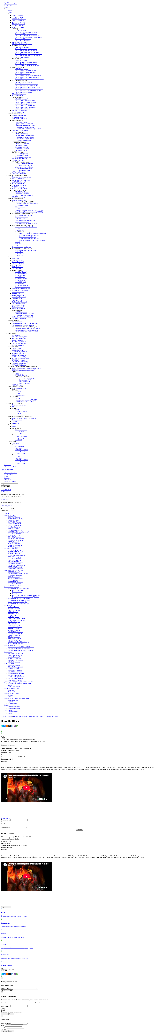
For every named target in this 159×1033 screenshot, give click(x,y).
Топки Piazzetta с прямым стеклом (26, 49)
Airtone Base (19, 252)
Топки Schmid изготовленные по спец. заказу (29, 79)
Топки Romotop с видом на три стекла (27, 65)
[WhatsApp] (17, 726)
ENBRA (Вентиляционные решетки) (23, 370)
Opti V (17, 245)
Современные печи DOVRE (24, 315)
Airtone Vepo (19, 255)
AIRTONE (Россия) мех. (19, 337)
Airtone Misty (19, 253)
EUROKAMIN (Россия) (19, 119)
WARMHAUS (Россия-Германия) (22, 44)
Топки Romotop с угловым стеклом (26, 64)
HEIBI (17, 410)
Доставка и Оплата (10, 466)
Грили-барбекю (16, 348)
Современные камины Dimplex (29, 238)
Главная (6, 2)
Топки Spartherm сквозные (23, 92)
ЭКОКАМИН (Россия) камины (21, 180)
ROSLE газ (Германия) (19, 355)
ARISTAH (18, 433)
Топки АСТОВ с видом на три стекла (27, 35)
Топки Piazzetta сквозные (23, 57)
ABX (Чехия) (16, 293)
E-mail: (3, 824)
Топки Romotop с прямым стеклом (26, 62)
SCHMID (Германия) (22, 69)
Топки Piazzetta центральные (24, 195)
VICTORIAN (19, 438)
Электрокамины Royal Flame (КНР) (26, 203)
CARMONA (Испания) (19, 173)
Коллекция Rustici (21, 145)
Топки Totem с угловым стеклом (25, 102)
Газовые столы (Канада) (19, 363)
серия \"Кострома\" (21, 278)
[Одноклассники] (7, 726)
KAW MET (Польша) (18, 22)
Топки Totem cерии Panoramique (25, 107)
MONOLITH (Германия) (19, 351)
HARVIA (18, 391)
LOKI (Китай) (16, 268)
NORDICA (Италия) (18, 305)
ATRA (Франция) (17, 95)
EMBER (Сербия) (17, 298)
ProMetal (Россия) (17, 260)
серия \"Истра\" (20, 277)
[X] (9, 726)
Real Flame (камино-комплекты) (25, 220)
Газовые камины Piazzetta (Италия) (23, 325)
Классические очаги (21, 205)
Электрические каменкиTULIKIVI (26, 400)
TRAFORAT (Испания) (19, 185)
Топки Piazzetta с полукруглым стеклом (27, 55)
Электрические (20, 395)
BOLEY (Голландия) (18, 197)
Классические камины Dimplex (29, 235)
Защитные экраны (21, 415)
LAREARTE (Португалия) (20, 130)
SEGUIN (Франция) (18, 25)
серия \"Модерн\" (20, 282)
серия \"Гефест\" (20, 283)
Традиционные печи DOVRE (24, 313)
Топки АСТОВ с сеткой (22, 40)
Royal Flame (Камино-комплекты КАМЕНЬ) (29, 210)
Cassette (17, 242)
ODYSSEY (18, 440)
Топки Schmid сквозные (22, 74)
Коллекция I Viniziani (22, 148)
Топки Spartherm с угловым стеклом (26, 85)
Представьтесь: (5, 820)
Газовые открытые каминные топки (26, 330)
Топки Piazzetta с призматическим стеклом (28, 54)
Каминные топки (17, 15)
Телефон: (3, 822)
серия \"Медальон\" (21, 273)
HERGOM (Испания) (18, 308)
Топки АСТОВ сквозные (23, 39)
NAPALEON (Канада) (19, 365)
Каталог (10, 10)
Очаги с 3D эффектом (22, 222)
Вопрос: (3, 1025)
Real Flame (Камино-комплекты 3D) (26, 223)
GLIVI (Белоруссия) (21, 153)
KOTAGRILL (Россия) (19, 356)
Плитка (14, 426)
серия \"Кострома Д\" (22, 285)
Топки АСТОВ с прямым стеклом (26, 32)
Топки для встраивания (22, 287)
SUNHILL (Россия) (21, 122)
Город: (3, 1008)
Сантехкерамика (20, 446)
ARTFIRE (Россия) (18, 178)
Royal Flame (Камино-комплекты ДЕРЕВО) (29, 212)
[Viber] (15, 726)
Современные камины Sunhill (24, 127)
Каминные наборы (21, 411)
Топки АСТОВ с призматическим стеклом (28, 37)
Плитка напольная (21, 436)
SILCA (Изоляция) (17, 385)
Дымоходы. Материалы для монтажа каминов (26, 368)
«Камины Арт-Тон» (10, 4)
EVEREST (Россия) (18, 263)
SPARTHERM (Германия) (23, 82)
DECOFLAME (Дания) (19, 343)
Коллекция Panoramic (22, 193)
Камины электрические (19, 200)
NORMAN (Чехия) (18, 353)
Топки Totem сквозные (22, 109)
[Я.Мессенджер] (2, 726)
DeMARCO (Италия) (18, 160)
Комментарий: (5, 828)
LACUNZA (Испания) (19, 303)
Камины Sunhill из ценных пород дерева (28, 129)
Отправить (4, 1014)
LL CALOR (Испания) (19, 182)
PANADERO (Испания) (19, 302)
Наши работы (8, 5)
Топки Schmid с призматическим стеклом (28, 75)
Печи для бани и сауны (19, 388)
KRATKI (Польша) (18, 20)
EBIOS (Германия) (17, 340)
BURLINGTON (20, 451)
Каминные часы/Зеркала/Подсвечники (24, 418)
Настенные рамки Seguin (23, 140)
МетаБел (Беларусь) (18, 27)
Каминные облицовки (19, 115)
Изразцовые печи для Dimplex (21, 247)
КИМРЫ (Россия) (21, 272)
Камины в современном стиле (21, 177)
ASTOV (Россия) (20, 30)
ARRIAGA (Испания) (18, 172)
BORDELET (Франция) (19, 188)
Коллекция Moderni (21, 147)
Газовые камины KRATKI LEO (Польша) (25, 323)
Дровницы (18, 413)
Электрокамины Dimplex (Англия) (26, 227)
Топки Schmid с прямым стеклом (25, 70)
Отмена (10, 990)
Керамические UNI (25, 380)
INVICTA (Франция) (18, 24)
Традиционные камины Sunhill (25, 125)
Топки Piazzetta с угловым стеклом (26, 50)
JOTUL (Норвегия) (18, 112)
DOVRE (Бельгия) (21, 312)
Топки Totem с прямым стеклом (25, 100)
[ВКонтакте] (4, 726)
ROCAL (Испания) (18, 183)
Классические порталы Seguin (24, 139)
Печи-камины (16, 258)
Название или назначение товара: (11, 1012)
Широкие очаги (20, 207)
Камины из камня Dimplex (27, 237)
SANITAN (18, 448)
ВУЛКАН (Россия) (21, 375)
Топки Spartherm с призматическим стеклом (29, 89)
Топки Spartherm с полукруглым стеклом (28, 90)
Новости (7, 7)
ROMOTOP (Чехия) (21, 60)
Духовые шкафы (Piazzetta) (20, 358)
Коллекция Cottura (21, 150)
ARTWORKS (19, 431)
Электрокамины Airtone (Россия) (25, 250)
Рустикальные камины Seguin (24, 135)
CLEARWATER (20, 453)
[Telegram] (12, 726)
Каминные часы (17, 420)
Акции (10, 12)
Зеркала (14, 421)
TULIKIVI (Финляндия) (19, 318)
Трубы (17, 373)
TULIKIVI (18, 398)
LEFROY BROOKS (21, 450)
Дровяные (18, 393)
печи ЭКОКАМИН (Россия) (21, 288)
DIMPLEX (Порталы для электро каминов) (32, 233)
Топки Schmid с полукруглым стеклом (27, 77)
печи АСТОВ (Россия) (19, 297)
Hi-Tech (17, 208)
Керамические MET (25, 381)
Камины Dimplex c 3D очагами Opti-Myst (32, 240)
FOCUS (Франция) (18, 187)
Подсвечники (16, 423)
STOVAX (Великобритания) (24, 163)
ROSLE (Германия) (18, 350)
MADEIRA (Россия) (18, 117)
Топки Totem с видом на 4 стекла (25, 105)
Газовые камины (17, 322)
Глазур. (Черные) (24, 383)
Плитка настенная (21, 430)
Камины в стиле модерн (23, 157)
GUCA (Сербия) (17, 265)
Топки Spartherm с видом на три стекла (27, 87)
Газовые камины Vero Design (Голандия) (28, 328)
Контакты (7, 465)
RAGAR (14, 406)
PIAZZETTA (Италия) (22, 47)
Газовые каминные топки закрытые (26, 332)
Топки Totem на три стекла (23, 104)
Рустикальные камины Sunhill (24, 124)
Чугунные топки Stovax (22, 170)
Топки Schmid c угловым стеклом (25, 72)
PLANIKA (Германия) (19, 342)
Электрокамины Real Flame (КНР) (26, 215)
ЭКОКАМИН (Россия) (19, 42)
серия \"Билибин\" (21, 280)
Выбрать (3, 990)
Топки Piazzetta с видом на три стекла (27, 52)
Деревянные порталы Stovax (24, 167)
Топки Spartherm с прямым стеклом (26, 84)
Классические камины (22, 155)
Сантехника (15, 443)
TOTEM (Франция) (21, 99)
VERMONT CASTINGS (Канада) (22, 317)
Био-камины (16, 335)
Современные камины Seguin (24, 137)
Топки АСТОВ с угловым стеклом (26, 34)
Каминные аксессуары (19, 405)
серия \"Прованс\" (21, 275)
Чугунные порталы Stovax (23, 165)
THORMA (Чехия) (17, 300)
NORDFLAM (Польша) (19, 19)
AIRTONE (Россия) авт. (19, 338)
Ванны (17, 456)
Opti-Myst (18, 243)
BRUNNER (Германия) (19, 94)
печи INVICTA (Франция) (20, 290)
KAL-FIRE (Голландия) (19, 110)
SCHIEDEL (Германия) (26, 378)
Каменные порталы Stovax (23, 168)
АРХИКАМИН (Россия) (19, 158)
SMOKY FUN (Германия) (20, 361)
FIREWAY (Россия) (18, 17)
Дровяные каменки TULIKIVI (24, 401)
